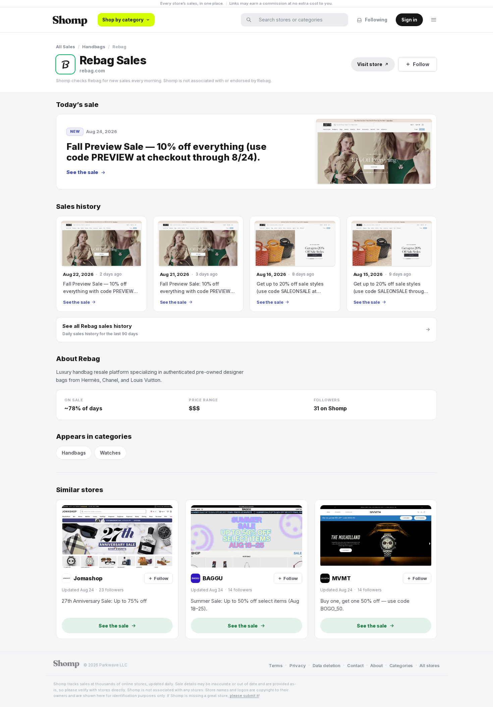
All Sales (65, 46)
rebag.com (92, 70)
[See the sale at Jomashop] (117, 569)
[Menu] (433, 19)
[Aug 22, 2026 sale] (101, 263)
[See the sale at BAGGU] (246, 569)
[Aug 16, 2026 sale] (295, 263)
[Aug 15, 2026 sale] (392, 263)
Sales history (78, 207)
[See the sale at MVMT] (376, 569)
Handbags (93, 46)
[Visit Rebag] (65, 64)
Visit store (369, 64)
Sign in (409, 19)
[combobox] (299, 19)
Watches (110, 453)
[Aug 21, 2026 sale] (198, 263)
